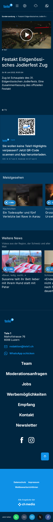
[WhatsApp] (16, 517)
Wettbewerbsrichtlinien (26, 487)
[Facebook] (48, 517)
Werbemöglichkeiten (26, 394)
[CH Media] (26, 504)
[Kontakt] (47, 6)
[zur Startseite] (7, 6)
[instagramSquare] (31, 440)
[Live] (25, 6)
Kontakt (26, 414)
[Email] (32, 517)
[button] (24, 517)
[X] (40, 517)
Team (26, 363)
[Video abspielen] (26, 35)
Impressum (33, 482)
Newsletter (26, 425)
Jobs (26, 384)
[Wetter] (36, 6)
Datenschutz (20, 482)
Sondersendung (8, 16)
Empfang (26, 404)
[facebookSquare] (22, 440)
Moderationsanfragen (26, 373)
